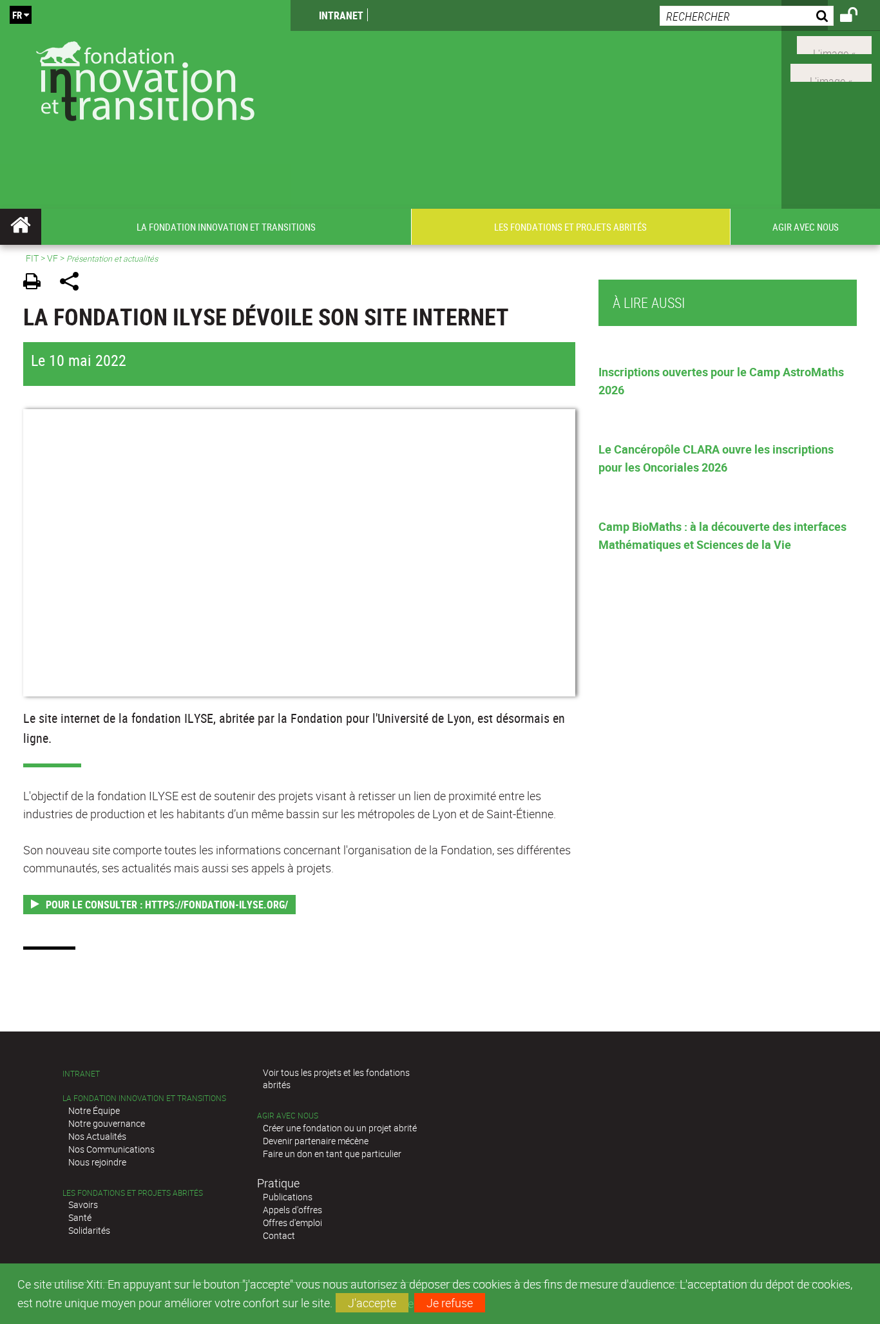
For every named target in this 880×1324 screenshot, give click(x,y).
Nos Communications (111, 1149)
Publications (287, 1197)
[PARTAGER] (74, 283)
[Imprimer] (36, 283)
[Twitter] (834, 44)
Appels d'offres (292, 1210)
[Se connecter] (857, 16)
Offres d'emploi (292, 1222)
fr (17, 14)
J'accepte (372, 1302)
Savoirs (83, 1204)
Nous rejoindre (97, 1162)
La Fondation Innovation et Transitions (144, 1098)
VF (52, 258)
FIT (32, 258)
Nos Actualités (97, 1136)
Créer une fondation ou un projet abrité (340, 1128)
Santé (79, 1217)
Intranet (341, 15)
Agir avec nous (287, 1115)
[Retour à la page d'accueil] (145, 78)
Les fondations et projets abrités (132, 1192)
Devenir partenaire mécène (315, 1141)
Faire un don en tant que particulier (332, 1153)
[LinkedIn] (831, 71)
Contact (279, 1235)
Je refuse (449, 1302)
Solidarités (89, 1230)
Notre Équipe (94, 1110)
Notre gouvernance (106, 1123)
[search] (747, 16)
